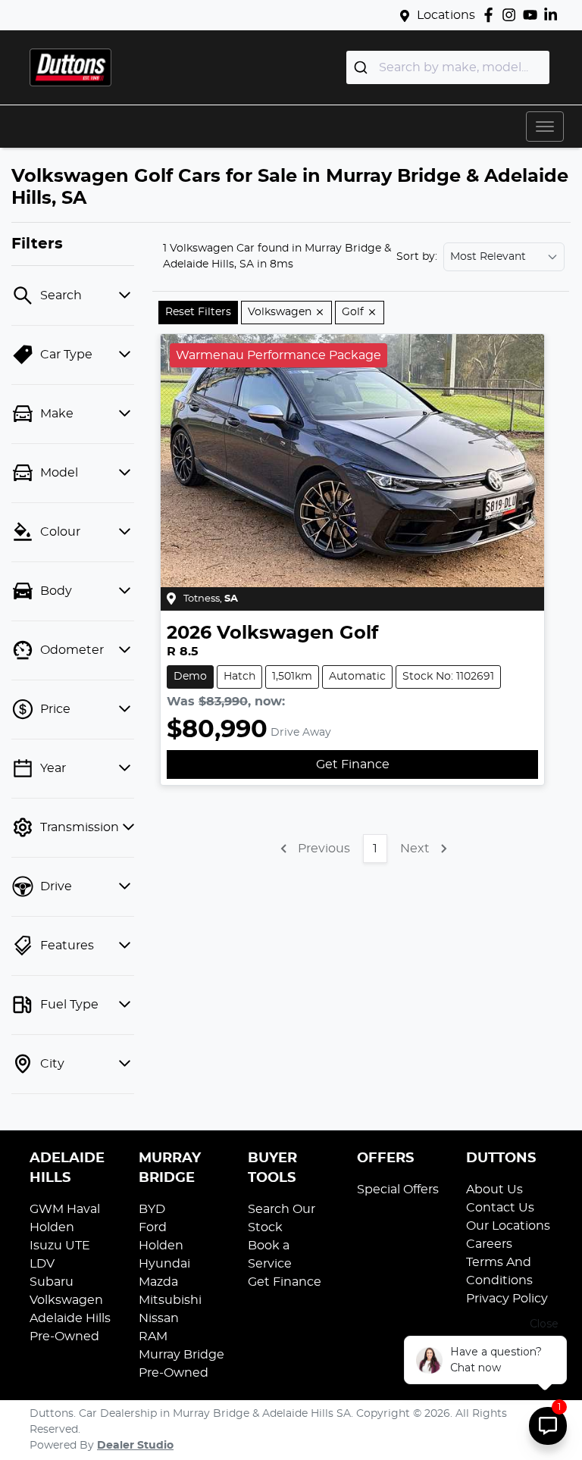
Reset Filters (198, 312)
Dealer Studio (135, 1445)
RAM (153, 1336)
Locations (446, 15)
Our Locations (508, 1226)
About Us (494, 1189)
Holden (52, 1227)
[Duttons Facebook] (491, 15)
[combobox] (447, 67)
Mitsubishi (170, 1300)
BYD (152, 1209)
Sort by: (416, 257)
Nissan (159, 1318)
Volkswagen (66, 1300)
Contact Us (500, 1208)
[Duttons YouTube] (533, 15)
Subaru (52, 1282)
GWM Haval (65, 1209)
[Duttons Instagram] (512, 15)
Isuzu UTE (60, 1246)
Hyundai (164, 1264)
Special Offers (398, 1189)
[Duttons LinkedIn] (553, 15)
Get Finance (353, 764)
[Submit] (362, 67)
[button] (545, 126)
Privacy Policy (507, 1299)
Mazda (158, 1282)
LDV (42, 1264)
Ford (153, 1227)
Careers (489, 1244)
